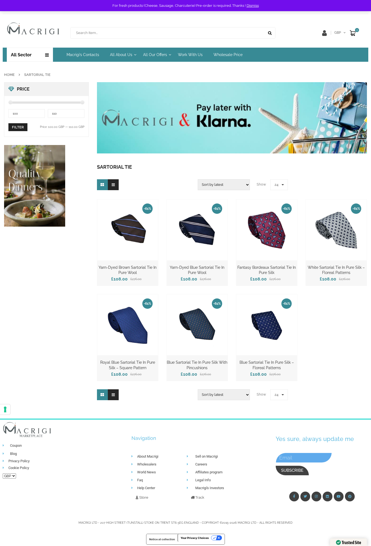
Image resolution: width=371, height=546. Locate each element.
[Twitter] (305, 496)
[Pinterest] (350, 496)
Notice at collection (162, 539)
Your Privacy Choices (195, 537)
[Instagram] (316, 496)
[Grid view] (102, 184)
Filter (18, 127)
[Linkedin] (327, 496)
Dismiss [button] (253, 6)
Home (9, 75)
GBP (337, 33)
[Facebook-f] (294, 496)
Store (143, 497)
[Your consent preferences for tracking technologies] (5, 409)
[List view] (113, 184)
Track (199, 497)
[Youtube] (339, 496)
